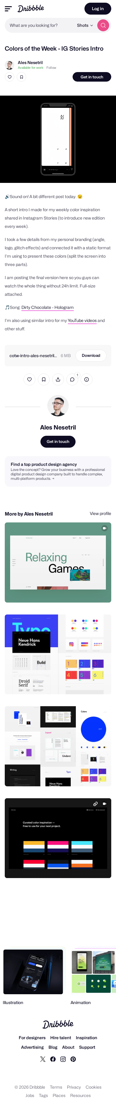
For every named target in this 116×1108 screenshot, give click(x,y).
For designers (32, 1037)
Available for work (30, 67)
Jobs (30, 1095)
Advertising (32, 1047)
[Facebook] (53, 1059)
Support (87, 1047)
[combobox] (39, 25)
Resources (80, 1095)
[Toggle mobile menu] (8, 8)
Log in (98, 8)
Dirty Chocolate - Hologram (47, 307)
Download (91, 355)
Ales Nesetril (30, 62)
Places (59, 1095)
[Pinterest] (73, 1059)
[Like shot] (9, 77)
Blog (52, 1047)
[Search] (103, 25)
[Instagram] (63, 1059)
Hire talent (60, 1037)
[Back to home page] (31, 8)
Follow (51, 68)
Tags (43, 1095)
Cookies (93, 1087)
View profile (100, 513)
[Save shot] (21, 77)
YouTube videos (82, 320)
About (68, 1047)
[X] (43, 1059)
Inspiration (86, 1037)
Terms (56, 1087)
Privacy (74, 1087)
